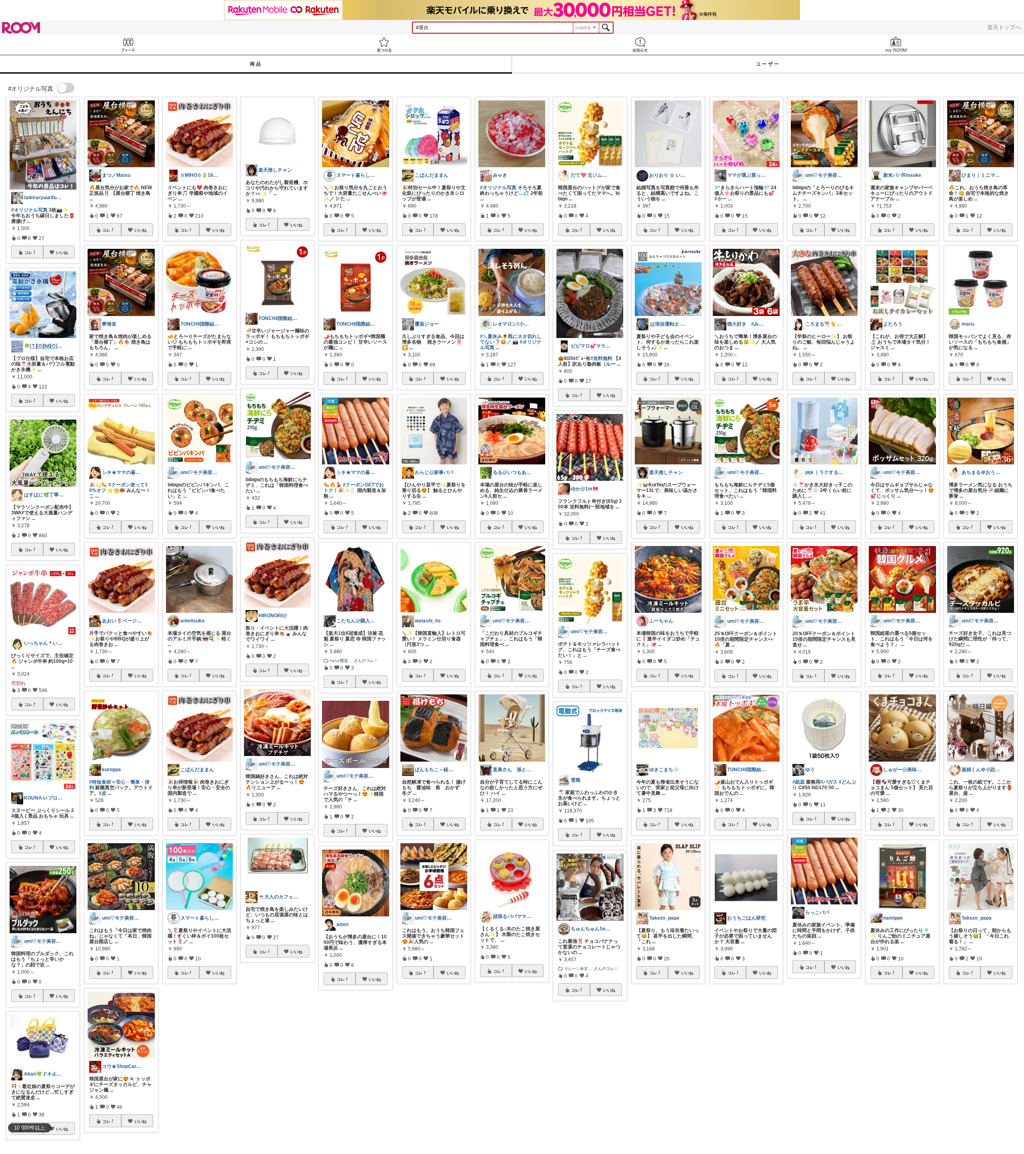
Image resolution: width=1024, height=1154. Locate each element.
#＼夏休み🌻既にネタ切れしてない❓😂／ (511, 339)
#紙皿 (798, 782)
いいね (62, 252)
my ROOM (896, 44)
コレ (28, 252)
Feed (128, 44)
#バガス (829, 782)
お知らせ (640, 44)
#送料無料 (601, 358)
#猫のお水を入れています (820, 1057)
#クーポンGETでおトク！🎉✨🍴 (354, 487)
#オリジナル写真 (29, 210)
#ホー (720, 199)
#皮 (102, 793)
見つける (384, 44)
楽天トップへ (1004, 27)
